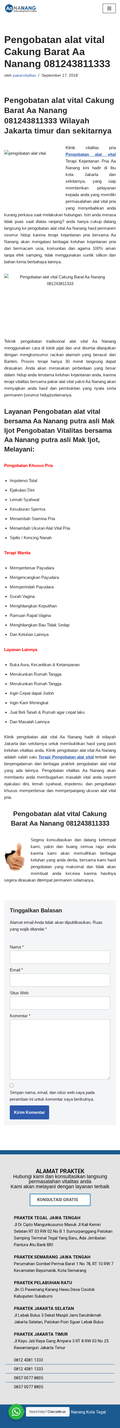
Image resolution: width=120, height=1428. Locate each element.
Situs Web (19, 992)
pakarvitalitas (24, 75)
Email (16, 969)
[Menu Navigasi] (109, 8)
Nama (17, 947)
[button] (60, 1200)
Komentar (20, 1015)
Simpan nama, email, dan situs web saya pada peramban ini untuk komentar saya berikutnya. (52, 1095)
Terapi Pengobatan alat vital (66, 757)
